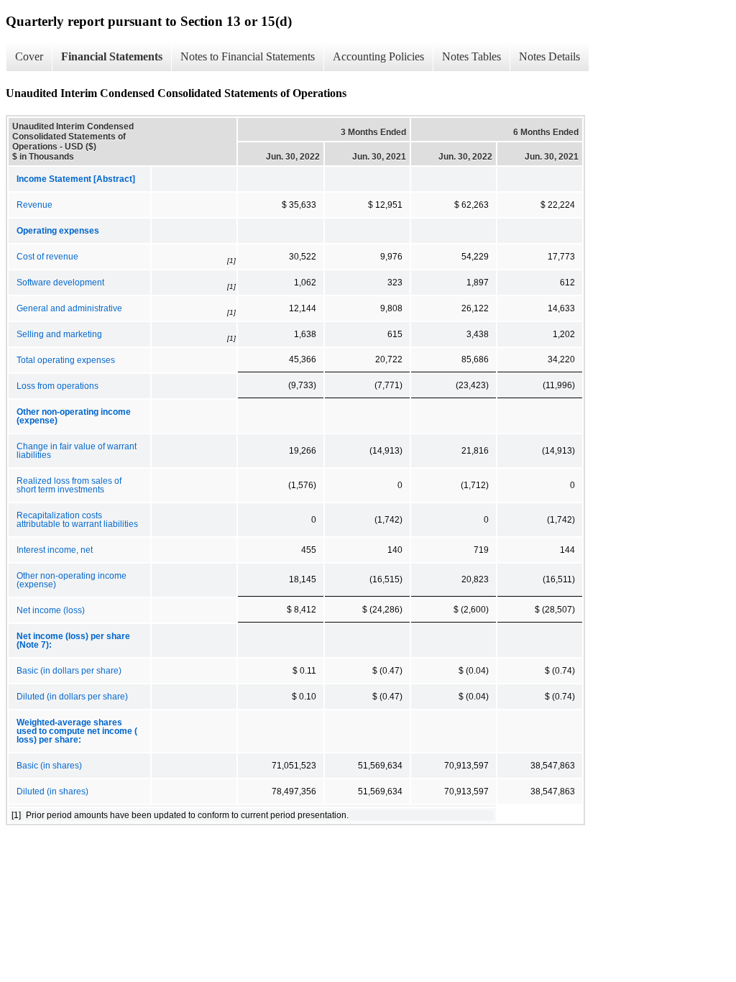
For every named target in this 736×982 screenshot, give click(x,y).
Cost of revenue (47, 256)
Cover (29, 56)
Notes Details (549, 56)
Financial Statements (111, 56)
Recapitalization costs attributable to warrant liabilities (77, 519)
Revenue (34, 205)
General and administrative (69, 308)
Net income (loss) (51, 610)
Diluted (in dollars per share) (72, 696)
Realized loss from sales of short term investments (69, 485)
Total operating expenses (66, 360)
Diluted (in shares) (52, 791)
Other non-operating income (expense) (71, 580)
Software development (60, 282)
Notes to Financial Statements (247, 56)
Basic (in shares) (49, 765)
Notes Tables (471, 56)
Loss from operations (57, 386)
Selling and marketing (59, 334)
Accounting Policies (378, 56)
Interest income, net (55, 550)
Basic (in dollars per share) (69, 670)
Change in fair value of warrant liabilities (77, 450)
